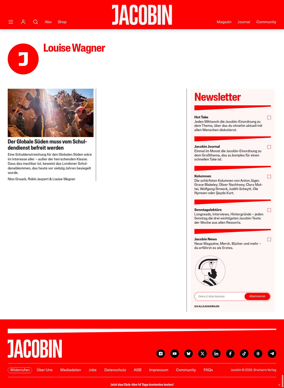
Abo (48, 22)
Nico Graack (17, 179)
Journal (244, 22)
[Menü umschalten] (11, 22)
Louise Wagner (64, 179)
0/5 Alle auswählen (206, 306)
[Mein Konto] (23, 22)
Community (266, 22)
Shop (62, 22)
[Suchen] (35, 22)
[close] (279, 385)
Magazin (224, 22)
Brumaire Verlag (265, 370)
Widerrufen (20, 370)
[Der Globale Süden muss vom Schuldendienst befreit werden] (51, 113)
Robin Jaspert (38, 179)
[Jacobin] (142, 15)
